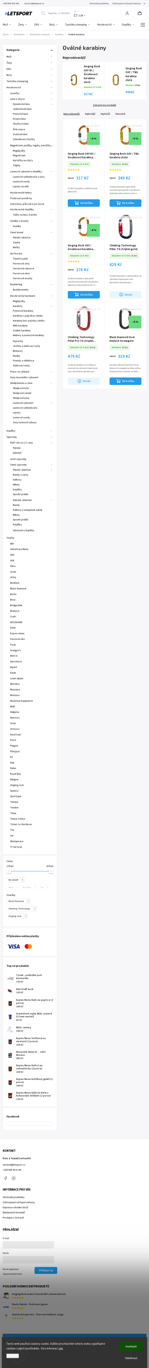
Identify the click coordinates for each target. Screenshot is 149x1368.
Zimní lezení (16, 232)
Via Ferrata (16, 253)
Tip (44, 887)
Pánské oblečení (22, 470)
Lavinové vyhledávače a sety (29, 177)
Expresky (18, 341)
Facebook (5, 1178)
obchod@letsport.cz (14, 1165)
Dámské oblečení (22, 500)
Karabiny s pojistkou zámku (28, 316)
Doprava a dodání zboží (15, 1207)
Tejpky (17, 165)
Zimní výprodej (18, 465)
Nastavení (12, 1356)
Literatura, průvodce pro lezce (27, 204)
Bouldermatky (21, 290)
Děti (9, 69)
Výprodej (12, 437)
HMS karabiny (20, 326)
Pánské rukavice (22, 237)
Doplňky (11, 431)
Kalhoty (17, 480)
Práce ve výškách (19, 372)
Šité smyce (19, 129)
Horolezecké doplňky (22, 209)
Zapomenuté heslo (12, 1274)
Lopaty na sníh (21, 186)
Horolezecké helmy (21, 193)
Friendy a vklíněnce (23, 361)
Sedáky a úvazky (19, 221)
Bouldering (16, 284)
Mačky (16, 247)
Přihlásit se (46, 1270)
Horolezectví (14, 87)
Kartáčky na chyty (23, 160)
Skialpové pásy (21, 398)
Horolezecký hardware (22, 296)
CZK (81, 15)
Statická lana (20, 134)
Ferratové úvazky (23, 278)
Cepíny (17, 242)
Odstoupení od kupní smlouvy (126, 3)
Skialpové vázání (22, 393)
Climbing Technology (22, 908)
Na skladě (16, 879)
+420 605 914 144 (12, 1170)
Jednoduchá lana (22, 109)
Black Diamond (19, 901)
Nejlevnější (90, 114)
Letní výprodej (18, 459)
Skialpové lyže (21, 388)
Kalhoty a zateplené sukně (27, 510)
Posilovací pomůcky (21, 198)
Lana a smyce (17, 99)
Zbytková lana (21, 124)
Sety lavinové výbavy (25, 422)
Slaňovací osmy (21, 365)
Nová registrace (11, 1269)
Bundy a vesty (20, 475)
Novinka (29, 887)
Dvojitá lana (19, 119)
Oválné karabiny (22, 330)
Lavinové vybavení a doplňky (26, 171)
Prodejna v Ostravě (13, 1218)
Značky (11, 538)
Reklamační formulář (14, 1212)
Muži (9, 57)
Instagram (13, 1178)
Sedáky (17, 226)
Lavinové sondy (21, 181)
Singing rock (17, 916)
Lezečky (14, 93)
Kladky (16, 356)
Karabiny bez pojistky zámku (29, 321)
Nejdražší (105, 114)
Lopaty (17, 412)
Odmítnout (131, 1358)
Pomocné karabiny (23, 311)
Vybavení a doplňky (23, 530)
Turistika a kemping (17, 81)
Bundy (16, 505)
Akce (13, 887)
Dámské (17, 453)
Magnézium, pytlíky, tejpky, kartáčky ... (31, 145)
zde (61, 1348)
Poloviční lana (20, 114)
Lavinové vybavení (23, 403)
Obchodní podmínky (99, 3)
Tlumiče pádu (20, 259)
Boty (9, 75)
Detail (128, 295)
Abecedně (120, 114)
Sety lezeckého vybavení (24, 377)
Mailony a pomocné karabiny (28, 335)
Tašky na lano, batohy (25, 215)
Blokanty (18, 351)
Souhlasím (131, 1346)
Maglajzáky (19, 151)
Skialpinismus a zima (21, 383)
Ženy (9, 63)
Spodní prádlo (20, 494)
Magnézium (19, 155)
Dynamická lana (21, 104)
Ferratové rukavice (23, 268)
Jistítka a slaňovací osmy (26, 346)
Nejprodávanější (71, 114)
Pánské (17, 448)
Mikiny (16, 485)
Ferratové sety (21, 264)
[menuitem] (9, 25)
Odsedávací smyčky (24, 139)
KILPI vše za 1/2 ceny (21, 443)
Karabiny (18, 306)
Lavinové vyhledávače (25, 408)
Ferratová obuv (21, 273)
